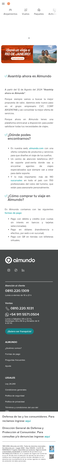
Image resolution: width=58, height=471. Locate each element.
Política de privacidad (15, 401)
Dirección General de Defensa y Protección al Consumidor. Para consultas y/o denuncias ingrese (23, 432)
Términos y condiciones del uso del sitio (21, 407)
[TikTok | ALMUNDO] (16, 270)
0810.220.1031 (22, 308)
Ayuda (8, 366)
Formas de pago (12, 354)
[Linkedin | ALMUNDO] (23, 270)
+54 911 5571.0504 (24, 314)
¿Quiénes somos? (13, 348)
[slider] (29, 30)
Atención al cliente (15, 285)
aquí (28, 420)
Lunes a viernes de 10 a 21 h (18, 295)
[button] (54, 11)
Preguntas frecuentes (15, 360)
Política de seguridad (14, 395)
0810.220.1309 (17, 291)
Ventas (9, 303)
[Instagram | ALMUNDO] (9, 270)
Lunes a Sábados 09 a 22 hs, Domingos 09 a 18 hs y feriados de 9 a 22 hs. (22, 321)
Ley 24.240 (10, 384)
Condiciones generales (15, 390)
